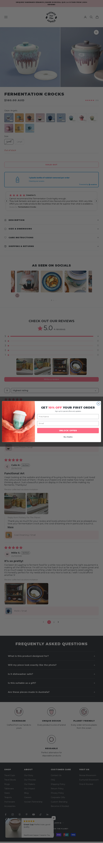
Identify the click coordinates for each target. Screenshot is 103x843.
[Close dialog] (98, 403)
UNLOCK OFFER (68, 430)
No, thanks (68, 437)
